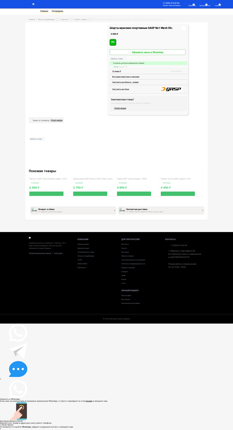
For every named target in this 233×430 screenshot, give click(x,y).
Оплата (124, 248)
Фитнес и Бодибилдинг (46, 19)
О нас (123, 283)
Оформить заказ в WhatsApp (147, 52)
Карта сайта (58, 253)
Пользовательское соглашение (133, 260)
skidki (123, 275)
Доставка (125, 252)
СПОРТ (80, 260)
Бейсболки (82, 268)
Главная (32, 19)
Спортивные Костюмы (86, 252)
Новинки (124, 272)
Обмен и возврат (127, 256)
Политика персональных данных (40, 253)
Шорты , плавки (81, 19)
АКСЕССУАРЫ (82, 264)
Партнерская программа (130, 303)
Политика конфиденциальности (133, 264)
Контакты (125, 244)
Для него (65, 19)
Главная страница (128, 268)
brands (123, 279)
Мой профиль (126, 295)
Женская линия (83, 244)
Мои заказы (125, 299)
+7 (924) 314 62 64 (171, 3)
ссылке (89, 401)
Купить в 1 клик (117, 59)
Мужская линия (83, 248)
